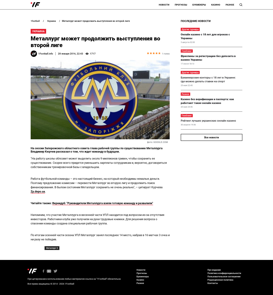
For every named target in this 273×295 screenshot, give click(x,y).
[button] (241, 5)
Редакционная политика (220, 280)
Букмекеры (199, 4)
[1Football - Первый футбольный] (35, 4)
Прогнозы (181, 4)
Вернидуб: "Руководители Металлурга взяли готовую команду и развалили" (102, 203)
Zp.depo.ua (38, 191)
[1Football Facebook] (43, 271)
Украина (38, 31)
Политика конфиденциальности (224, 273)
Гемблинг (187, 51)
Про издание (214, 270)
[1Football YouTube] (49, 271)
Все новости (211, 137)
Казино (215, 4)
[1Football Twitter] (55, 271)
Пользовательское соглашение (224, 276)
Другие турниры (190, 29)
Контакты (212, 283)
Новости (164, 4)
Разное (230, 4)
